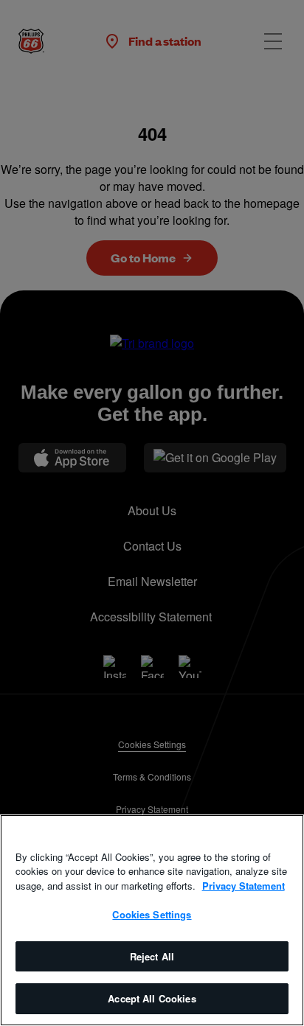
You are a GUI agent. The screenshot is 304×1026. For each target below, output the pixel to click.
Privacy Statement (243, 886)
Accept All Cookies (152, 998)
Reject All (152, 956)
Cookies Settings (151, 914)
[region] (152, 920)
